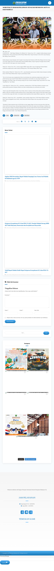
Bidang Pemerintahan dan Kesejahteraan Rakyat (21, 180)
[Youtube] (31, 512)
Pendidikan (38, 180)
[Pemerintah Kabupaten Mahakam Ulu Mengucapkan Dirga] (16, 424)
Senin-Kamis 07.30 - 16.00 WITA (28, 504)
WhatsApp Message (4, 556)
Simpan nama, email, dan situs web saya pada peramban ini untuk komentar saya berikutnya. (27, 317)
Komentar (7, 295)
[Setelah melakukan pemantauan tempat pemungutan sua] (27, 446)
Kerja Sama (33, 180)
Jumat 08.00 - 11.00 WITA (27, 505)
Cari (46, 333)
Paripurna (28, 227)
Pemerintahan (38, 227)
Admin (7, 115)
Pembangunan (33, 227)
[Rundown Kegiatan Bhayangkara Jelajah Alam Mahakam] (38, 359)
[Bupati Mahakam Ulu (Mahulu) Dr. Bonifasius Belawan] (16, 381)
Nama (6, 310)
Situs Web (36, 310)
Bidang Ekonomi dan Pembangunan (19, 227)
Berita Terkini (27, 115)
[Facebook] (26, 512)
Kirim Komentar (10, 321)
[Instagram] (22, 512)
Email (21, 310)
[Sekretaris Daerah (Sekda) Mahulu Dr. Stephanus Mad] (38, 424)
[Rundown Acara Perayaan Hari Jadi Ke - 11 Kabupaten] (16, 359)
